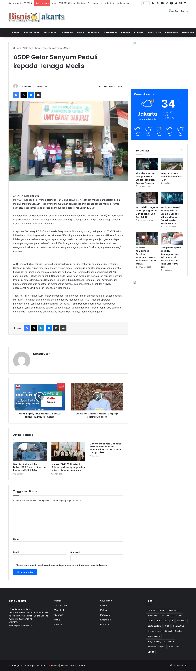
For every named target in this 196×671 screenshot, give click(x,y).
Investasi (93, 32)
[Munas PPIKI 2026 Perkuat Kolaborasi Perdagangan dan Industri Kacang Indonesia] (68, 451)
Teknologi (50, 32)
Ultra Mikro (174, 647)
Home (18, 48)
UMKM (151, 652)
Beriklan (55, 665)
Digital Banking (154, 626)
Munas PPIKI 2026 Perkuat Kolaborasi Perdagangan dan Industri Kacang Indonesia (68, 467)
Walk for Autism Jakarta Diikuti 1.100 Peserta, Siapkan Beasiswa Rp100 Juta (29, 467)
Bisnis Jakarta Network (74, 665)
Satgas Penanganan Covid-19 (161, 641)
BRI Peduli (181, 621)
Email (16, 552)
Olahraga (67, 32)
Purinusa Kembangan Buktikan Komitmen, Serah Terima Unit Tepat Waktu (146, 255)
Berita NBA (152, 615)
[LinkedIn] (41, 328)
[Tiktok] (171, 3)
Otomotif (188, 32)
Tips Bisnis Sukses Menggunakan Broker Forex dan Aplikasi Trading (146, 178)
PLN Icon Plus (154, 636)
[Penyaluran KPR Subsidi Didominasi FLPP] (172, 164)
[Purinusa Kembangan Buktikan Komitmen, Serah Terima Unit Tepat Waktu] (147, 238)
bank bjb (151, 610)
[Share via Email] (38, 95)
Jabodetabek (31, 32)
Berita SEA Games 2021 (172, 615)
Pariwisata (154, 32)
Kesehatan (171, 32)
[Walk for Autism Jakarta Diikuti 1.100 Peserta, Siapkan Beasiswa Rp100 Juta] (30, 451)
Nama (17, 539)
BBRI (162, 610)
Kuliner (138, 32)
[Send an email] (30, 86)
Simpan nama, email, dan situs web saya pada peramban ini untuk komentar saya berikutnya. (61, 565)
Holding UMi (178, 626)
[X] (24, 95)
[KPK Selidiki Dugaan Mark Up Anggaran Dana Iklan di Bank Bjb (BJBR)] (147, 198)
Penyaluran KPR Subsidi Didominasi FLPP (171, 176)
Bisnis (80, 32)
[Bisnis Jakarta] (36, 17)
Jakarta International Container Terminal (165, 631)
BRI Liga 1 (168, 621)
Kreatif (125, 32)
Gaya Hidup (110, 32)
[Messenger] (31, 95)
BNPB (150, 621)
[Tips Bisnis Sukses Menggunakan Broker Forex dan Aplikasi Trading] (147, 164)
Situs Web (75, 552)
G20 (167, 626)
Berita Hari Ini (173, 610)
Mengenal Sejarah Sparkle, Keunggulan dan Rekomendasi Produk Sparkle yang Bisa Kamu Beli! (171, 257)
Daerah (15, 32)
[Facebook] (16, 95)
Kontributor (24, 86)
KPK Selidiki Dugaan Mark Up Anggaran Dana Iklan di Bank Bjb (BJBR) (147, 212)
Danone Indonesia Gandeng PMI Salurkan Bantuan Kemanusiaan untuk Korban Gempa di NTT (105, 448)
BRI (158, 621)
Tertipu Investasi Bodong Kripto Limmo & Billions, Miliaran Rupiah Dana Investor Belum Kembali (170, 215)
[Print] (63, 328)
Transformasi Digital (156, 647)
